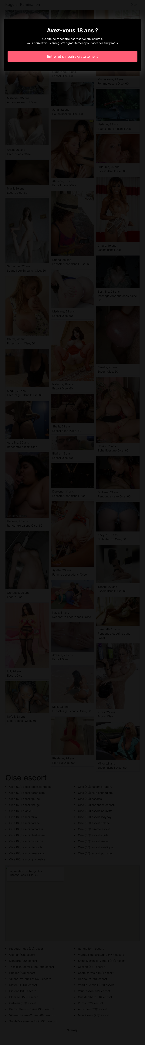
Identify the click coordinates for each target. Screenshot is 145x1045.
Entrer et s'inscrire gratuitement (72, 56)
